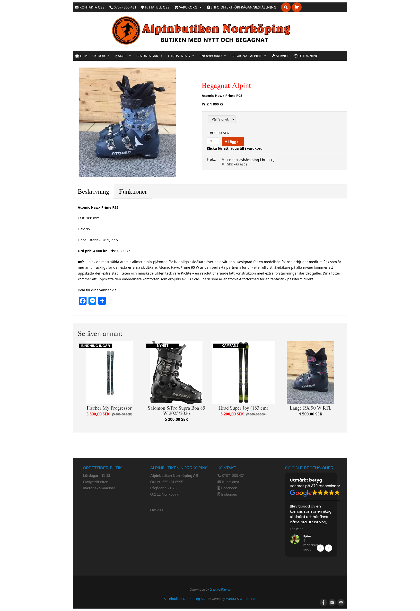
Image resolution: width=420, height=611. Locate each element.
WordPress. (248, 599)
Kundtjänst (230, 482)
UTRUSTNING (179, 55)
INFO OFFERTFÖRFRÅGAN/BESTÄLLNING (243, 7)
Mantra (231, 599)
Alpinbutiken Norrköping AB (184, 599)
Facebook (229, 488)
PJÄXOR (121, 55)
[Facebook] (323, 602)
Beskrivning (93, 191)
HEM (83, 55)
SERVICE (282, 55)
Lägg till (234, 142)
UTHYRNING (308, 55)
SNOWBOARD (211, 55)
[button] (328, 548)
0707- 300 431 (124, 7)
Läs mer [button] (296, 529)
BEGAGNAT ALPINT (246, 55)
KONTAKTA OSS (92, 7)
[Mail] (340, 602)
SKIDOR (98, 55)
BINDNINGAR (147, 55)
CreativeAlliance (220, 589)
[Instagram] (332, 602)
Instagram (229, 494)
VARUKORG (187, 7)
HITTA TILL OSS (156, 7)
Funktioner (133, 191)
